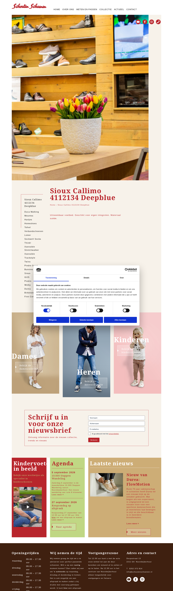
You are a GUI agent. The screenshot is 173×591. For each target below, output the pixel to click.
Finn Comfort (31, 297)
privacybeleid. (114, 434)
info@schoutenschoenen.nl (139, 572)
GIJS (27, 277)
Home (57, 9)
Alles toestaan (120, 320)
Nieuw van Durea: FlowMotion (138, 480)
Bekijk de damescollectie (29, 367)
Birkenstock (30, 293)
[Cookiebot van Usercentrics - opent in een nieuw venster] (126, 270)
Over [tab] (122, 278)
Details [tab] (86, 278)
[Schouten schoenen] (29, 7)
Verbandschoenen (33, 231)
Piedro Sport (31, 266)
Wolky (27, 285)
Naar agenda (64, 526)
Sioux (27, 273)
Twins (27, 262)
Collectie (105, 9)
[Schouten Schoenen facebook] (135, 579)
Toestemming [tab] (51, 278)
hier (54, 517)
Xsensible (29, 254)
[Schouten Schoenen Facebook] (145, 22)
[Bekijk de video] (28, 507)
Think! (27, 243)
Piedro (27, 281)
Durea (27, 289)
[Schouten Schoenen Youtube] (138, 22)
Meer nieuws (138, 532)
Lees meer (57, 495)
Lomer (27, 235)
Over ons (68, 9)
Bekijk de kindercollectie (131, 351)
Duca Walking (31, 212)
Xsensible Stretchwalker (31, 248)
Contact (131, 9)
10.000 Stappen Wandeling (61, 477)
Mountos (28, 216)
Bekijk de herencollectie (94, 383)
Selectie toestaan (87, 320)
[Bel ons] (158, 22)
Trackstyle (29, 258)
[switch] (73, 310)
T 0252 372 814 (134, 568)
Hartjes (28, 220)
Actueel (119, 9)
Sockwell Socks (32, 239)
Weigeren (53, 320)
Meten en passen (86, 9)
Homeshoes (30, 224)
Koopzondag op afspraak (61, 507)
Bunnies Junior (32, 269)
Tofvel (27, 227)
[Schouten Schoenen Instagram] (151, 22)
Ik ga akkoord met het (105, 434)
